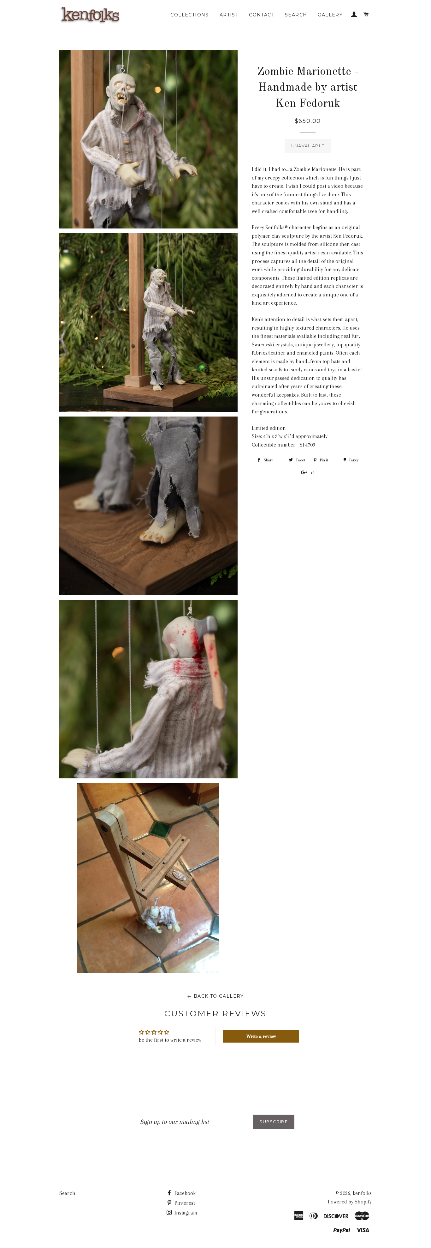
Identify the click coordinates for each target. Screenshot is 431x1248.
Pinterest (184, 1203)
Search (296, 15)
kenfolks (362, 1193)
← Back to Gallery (215, 996)
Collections (189, 15)
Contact (261, 15)
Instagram (185, 1213)
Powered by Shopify (350, 1202)
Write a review (261, 1036)
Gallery (330, 15)
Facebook (184, 1193)
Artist (229, 15)
